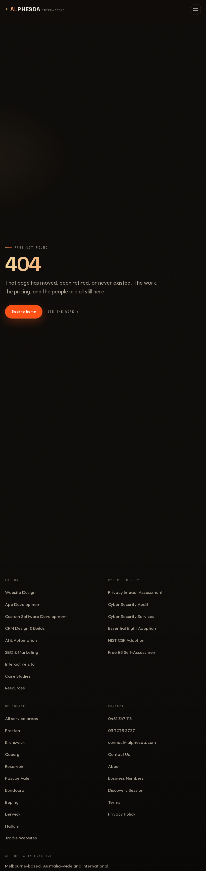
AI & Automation (21, 640)
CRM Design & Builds (25, 628)
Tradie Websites (21, 837)
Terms (114, 802)
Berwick (13, 814)
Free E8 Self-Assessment (132, 652)
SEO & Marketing (21, 652)
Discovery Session (125, 790)
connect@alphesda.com (132, 742)
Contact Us (119, 754)
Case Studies (18, 676)
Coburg (12, 754)
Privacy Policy (121, 814)
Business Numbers (126, 778)
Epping (12, 802)
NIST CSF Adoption (126, 640)
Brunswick (15, 742)
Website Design (20, 592)
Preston (12, 730)
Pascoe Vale (17, 778)
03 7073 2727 (121, 730)
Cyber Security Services (131, 616)
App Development (23, 604)
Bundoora (14, 790)
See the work (63, 311)
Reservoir (14, 766)
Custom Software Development (36, 616)
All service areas (21, 718)
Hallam (12, 826)
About (114, 766)
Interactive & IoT (21, 664)
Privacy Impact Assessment (135, 592)
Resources (15, 687)
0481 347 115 (120, 718)
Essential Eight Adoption (132, 628)
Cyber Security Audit (128, 604)
